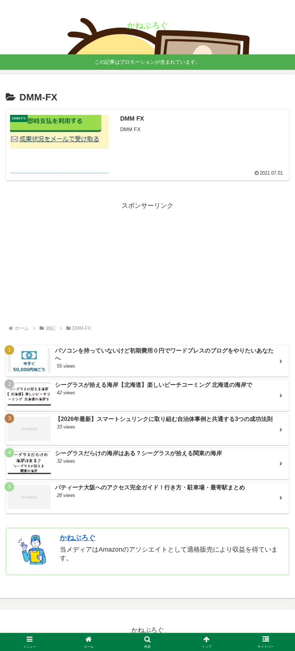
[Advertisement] (147, 262)
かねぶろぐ (78, 538)
